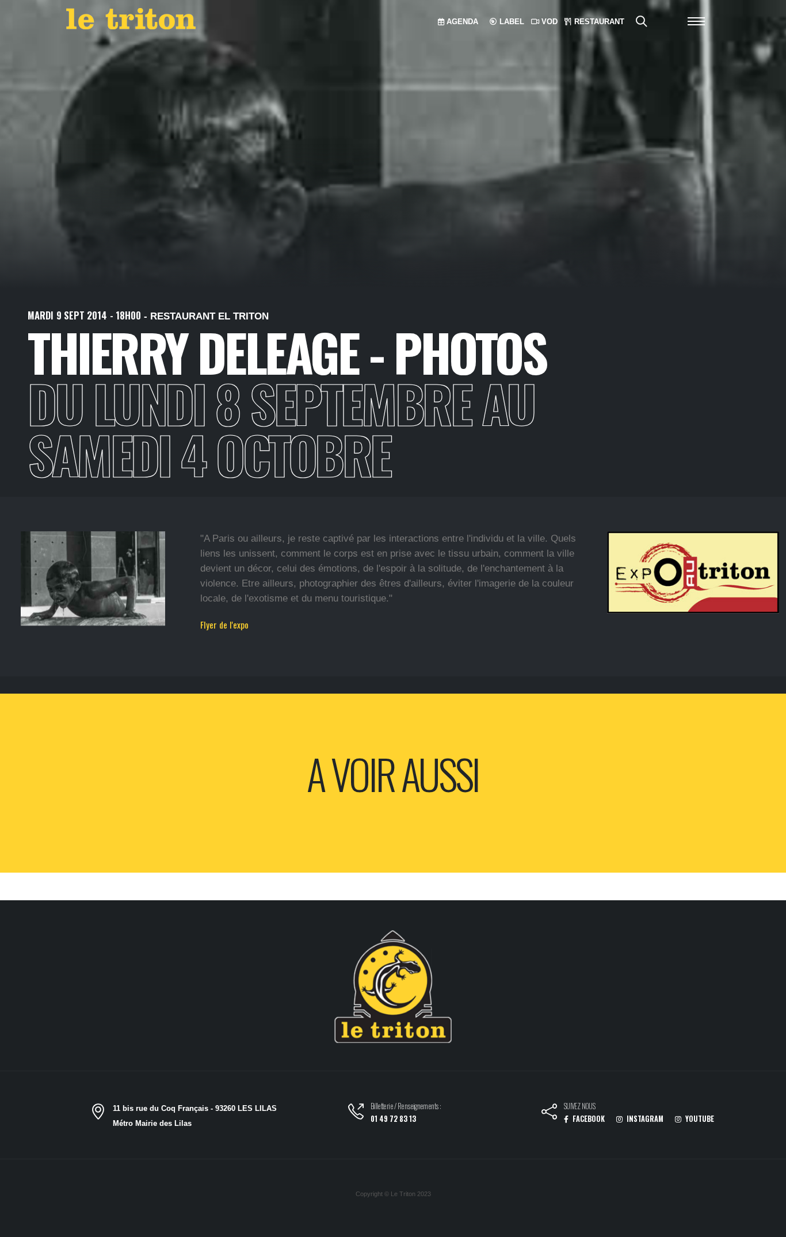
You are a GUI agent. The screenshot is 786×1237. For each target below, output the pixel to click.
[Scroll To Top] (765, 1224)
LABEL (510, 21)
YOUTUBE (699, 1118)
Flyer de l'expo (224, 624)
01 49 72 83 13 (393, 1118)
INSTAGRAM (644, 1118)
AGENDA (461, 21)
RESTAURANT (598, 21)
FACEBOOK (588, 1118)
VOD (548, 21)
